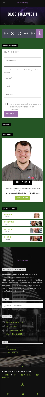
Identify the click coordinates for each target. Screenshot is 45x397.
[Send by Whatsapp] (32, 33)
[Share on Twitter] (12, 33)
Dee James (7, 237)
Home (7, 347)
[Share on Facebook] (5, 33)
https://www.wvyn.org (14, 322)
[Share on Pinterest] (19, 33)
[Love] (39, 33)
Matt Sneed (8, 229)
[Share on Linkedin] (25, 33)
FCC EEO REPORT (11, 352)
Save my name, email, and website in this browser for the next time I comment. (25, 104)
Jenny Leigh (8, 214)
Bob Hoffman (9, 222)
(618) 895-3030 (11, 326)
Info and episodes (22, 198)
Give (15, 375)
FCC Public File (10, 350)
